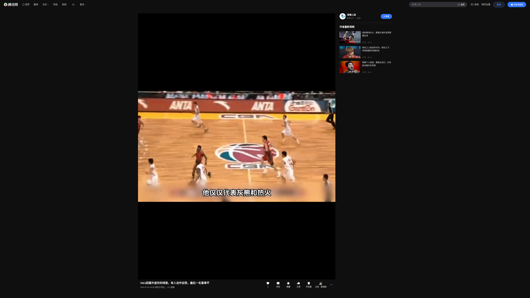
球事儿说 (351, 15)
